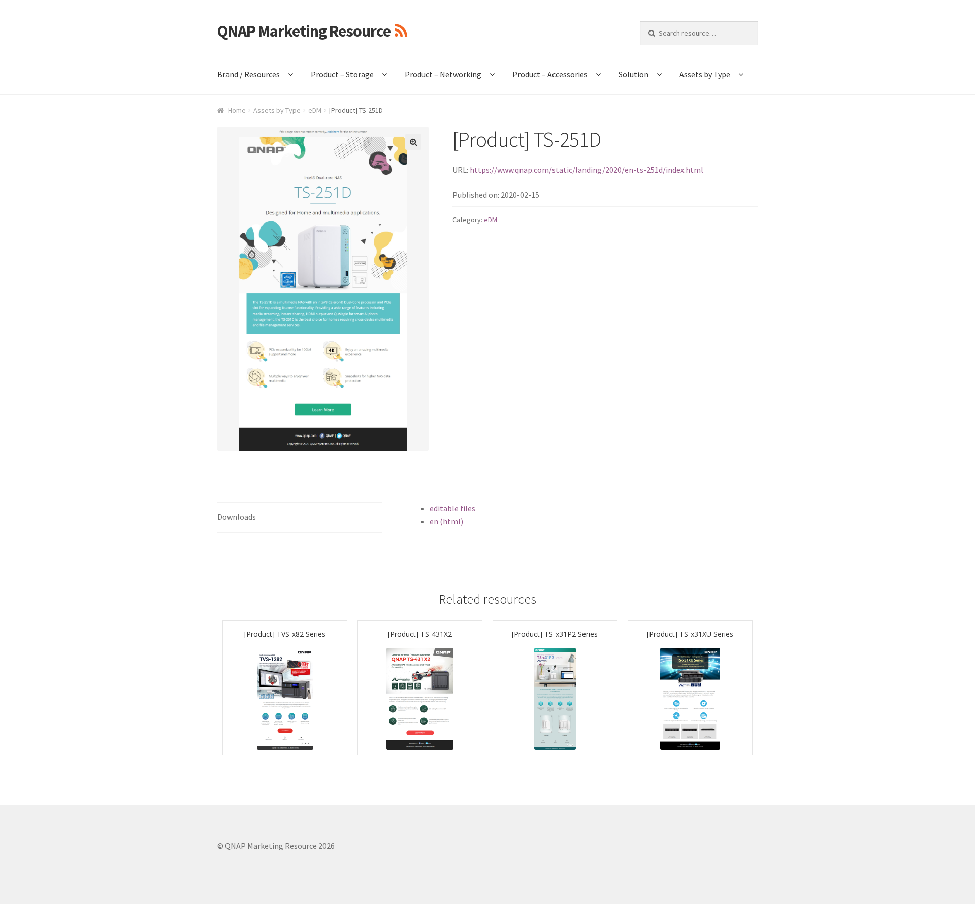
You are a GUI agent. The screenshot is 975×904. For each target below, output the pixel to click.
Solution (633, 74)
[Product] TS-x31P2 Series (555, 634)
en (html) (446, 521)
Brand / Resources (248, 74)
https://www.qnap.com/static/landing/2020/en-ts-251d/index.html (586, 170)
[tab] (299, 518)
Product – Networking (443, 74)
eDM (314, 110)
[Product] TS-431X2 (420, 634)
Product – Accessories (550, 74)
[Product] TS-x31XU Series (690, 634)
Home (237, 110)
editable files (452, 508)
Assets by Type (704, 74)
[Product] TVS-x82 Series (285, 634)
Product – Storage (342, 74)
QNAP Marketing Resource (304, 31)
